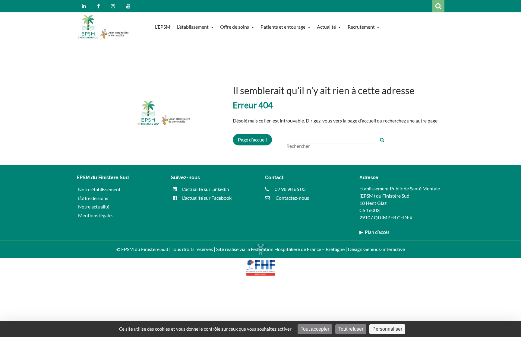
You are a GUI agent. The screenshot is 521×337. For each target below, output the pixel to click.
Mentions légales (95, 215)
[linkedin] (84, 6)
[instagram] (113, 6)
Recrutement (362, 27)
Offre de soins (235, 27)
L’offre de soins (93, 198)
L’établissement (193, 27)
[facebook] (98, 6)
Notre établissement (99, 189)
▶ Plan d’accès (374, 232)
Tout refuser (350, 329)
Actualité (327, 27)
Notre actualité (93, 206)
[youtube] (128, 6)
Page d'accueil (252, 139)
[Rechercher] (382, 140)
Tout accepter (315, 329)
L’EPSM (162, 27)
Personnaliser (387, 329)
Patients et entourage (283, 27)
